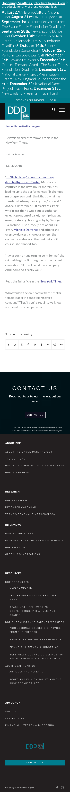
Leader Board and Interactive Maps (33, 597)
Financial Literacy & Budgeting (34, 647)
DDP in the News (17, 472)
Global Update (21, 588)
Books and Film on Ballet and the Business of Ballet (36, 681)
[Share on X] (15, 344)
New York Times (50, 281)
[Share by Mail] (61, 344)
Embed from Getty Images (22, 126)
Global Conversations (22, 554)
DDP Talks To (15, 547)
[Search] (52, 110)
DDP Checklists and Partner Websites (34, 622)
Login (52, 100)
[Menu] (60, 110)
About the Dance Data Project (28, 452)
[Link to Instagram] (62, 787)
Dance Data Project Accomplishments (34, 465)
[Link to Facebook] (57, 787)
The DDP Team (15, 459)
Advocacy (12, 711)
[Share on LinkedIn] (35, 344)
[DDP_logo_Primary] (29, 111)
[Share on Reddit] (55, 344)
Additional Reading (20, 666)
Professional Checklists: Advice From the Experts (35, 630)
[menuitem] (30, 100)
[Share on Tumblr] (41, 344)
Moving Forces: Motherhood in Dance (34, 540)
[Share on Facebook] (8, 344)
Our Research (16, 500)
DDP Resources (17, 582)
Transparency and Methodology (30, 514)
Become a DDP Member (30, 100)
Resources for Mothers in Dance (36, 639)
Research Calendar (20, 507)
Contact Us (35, 415)
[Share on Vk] (48, 344)
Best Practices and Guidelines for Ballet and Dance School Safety (37, 657)
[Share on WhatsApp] (22, 344)
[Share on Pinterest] (28, 344)
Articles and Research (28, 672)
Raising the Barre (19, 533)
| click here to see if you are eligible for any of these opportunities (33, 5)
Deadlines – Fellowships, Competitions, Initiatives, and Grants (33, 611)
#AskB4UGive (14, 718)
